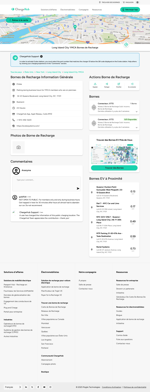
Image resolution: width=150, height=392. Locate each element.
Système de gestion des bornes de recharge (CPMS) (18, 331)
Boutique (45, 372)
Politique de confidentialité (135, 387)
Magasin (129, 2)
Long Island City (54, 72)
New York (40, 72)
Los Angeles (46, 340)
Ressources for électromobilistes (130, 307)
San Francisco (47, 344)
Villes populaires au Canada (52, 319)
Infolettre (120, 293)
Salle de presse (85, 284)
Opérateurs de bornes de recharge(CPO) (14, 325)
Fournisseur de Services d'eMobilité (18, 291)
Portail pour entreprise (13, 312)
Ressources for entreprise (127, 280)
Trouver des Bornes (114, 168)
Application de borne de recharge (55, 287)
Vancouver (45, 327)
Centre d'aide (122, 335)
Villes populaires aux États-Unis (54, 336)
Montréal (45, 323)
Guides (119, 311)
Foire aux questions (124, 339)
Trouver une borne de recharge (54, 303)
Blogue (119, 315)
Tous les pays (16, 72)
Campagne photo (48, 364)
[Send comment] (78, 188)
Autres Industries (11, 336)
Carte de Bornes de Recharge (53, 307)
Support (119, 331)
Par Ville (44, 315)
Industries (8, 319)
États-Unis (29, 72)
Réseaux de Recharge (50, 311)
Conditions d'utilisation (111, 387)
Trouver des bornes (111, 2)
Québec (44, 331)
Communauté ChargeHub (52, 356)
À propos (82, 280)
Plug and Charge (10, 308)
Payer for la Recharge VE (51, 295)
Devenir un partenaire (125, 289)
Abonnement (46, 360)
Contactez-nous (85, 289)
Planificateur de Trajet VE (51, 291)
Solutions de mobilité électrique (17, 280)
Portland (44, 348)
